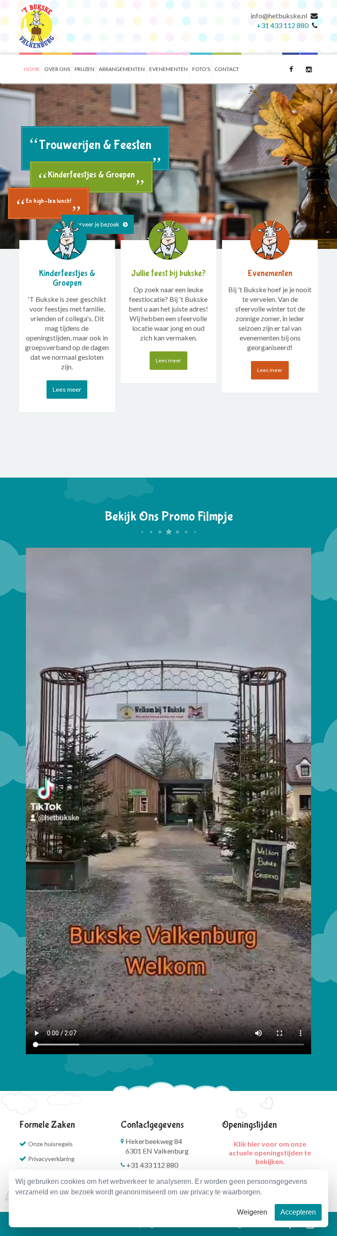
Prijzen (84, 69)
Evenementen (168, 69)
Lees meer (67, 389)
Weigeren (252, 1212)
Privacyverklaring (51, 1158)
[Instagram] (309, 68)
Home (32, 69)
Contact (227, 69)
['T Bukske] (36, 26)
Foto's (201, 69)
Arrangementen (122, 69)
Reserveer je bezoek (94, 224)
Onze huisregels (50, 1143)
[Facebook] (291, 68)
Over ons (57, 69)
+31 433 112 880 (282, 25)
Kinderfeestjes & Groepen (67, 278)
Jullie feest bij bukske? (168, 273)
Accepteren (298, 1212)
